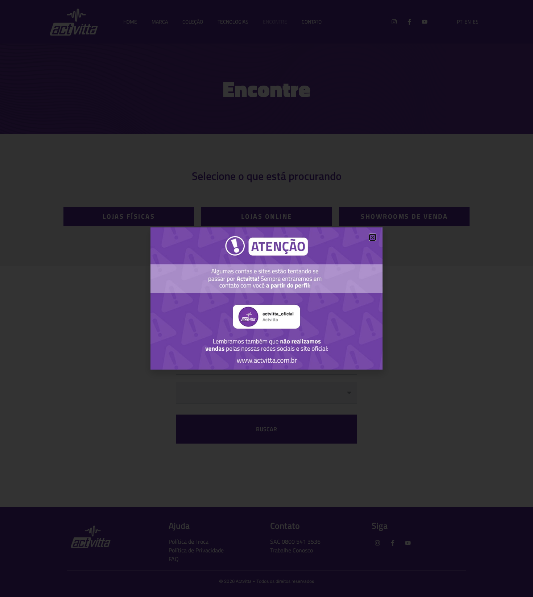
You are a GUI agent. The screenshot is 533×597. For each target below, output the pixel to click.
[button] (372, 237)
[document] (266, 298)
